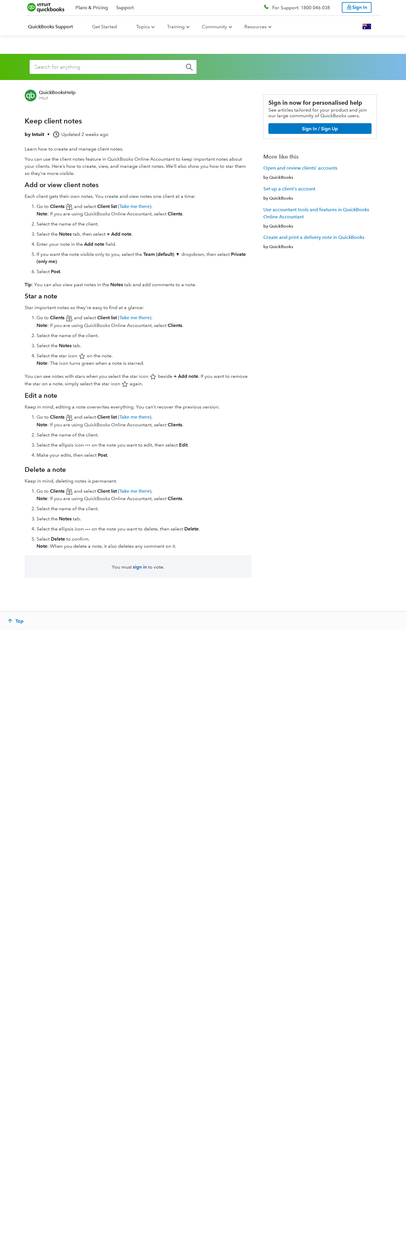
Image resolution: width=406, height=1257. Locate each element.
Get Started (104, 26)
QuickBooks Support (50, 26)
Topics (143, 26)
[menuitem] (54, 26)
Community (214, 26)
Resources (255, 26)
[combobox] (113, 67)
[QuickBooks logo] (46, 7)
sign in (140, 567)
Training (176, 26)
